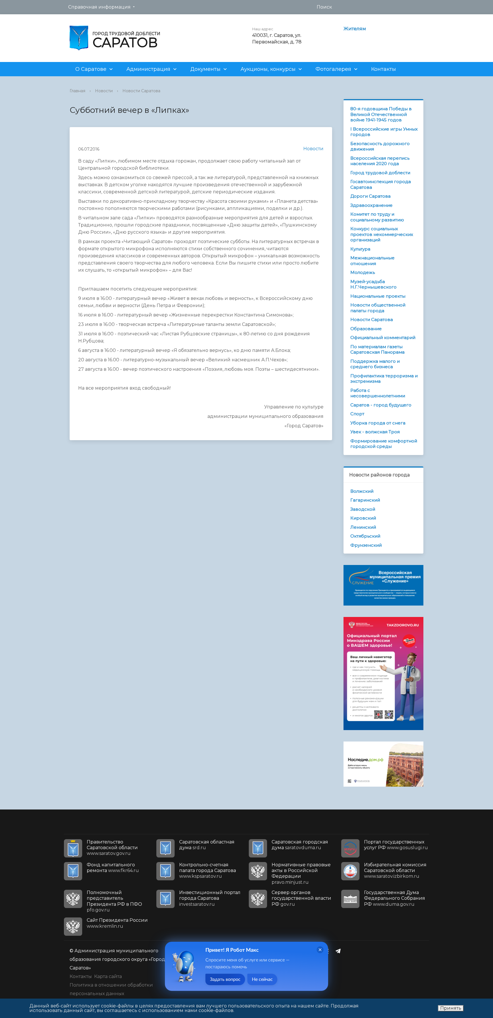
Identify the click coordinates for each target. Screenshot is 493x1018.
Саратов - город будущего (380, 405)
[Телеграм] (339, 951)
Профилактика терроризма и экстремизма (384, 378)
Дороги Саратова (370, 196)
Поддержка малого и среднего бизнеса (375, 364)
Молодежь (362, 272)
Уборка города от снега (377, 423)
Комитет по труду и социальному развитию (377, 217)
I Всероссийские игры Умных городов (384, 131)
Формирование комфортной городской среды (383, 443)
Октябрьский (365, 536)
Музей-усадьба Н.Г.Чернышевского (373, 284)
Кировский (363, 518)
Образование (366, 328)
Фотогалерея (333, 69)
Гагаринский (365, 500)
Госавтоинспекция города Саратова (380, 184)
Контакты (383, 69)
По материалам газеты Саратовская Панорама (377, 349)
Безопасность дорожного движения (380, 146)
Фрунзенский (366, 545)
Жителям (355, 28)
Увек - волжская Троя (375, 431)
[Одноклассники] (328, 951)
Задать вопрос (225, 979)
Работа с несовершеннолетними (377, 393)
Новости (104, 90)
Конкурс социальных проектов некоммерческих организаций (381, 234)
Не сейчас (262, 979)
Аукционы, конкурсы (268, 69)
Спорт (357, 413)
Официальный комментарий (382, 337)
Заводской (362, 509)
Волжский (361, 491)
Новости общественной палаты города (377, 307)
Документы (205, 69)
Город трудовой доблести (380, 172)
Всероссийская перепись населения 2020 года (379, 161)
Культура (360, 249)
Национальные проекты (377, 296)
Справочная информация (99, 7)
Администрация (148, 69)
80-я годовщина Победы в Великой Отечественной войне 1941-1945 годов (381, 114)
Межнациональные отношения (372, 260)
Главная (77, 90)
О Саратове (90, 69)
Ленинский (363, 527)
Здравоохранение (371, 205)
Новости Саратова (141, 90)
